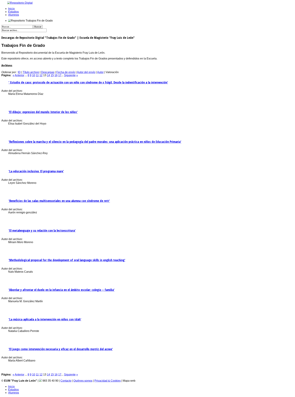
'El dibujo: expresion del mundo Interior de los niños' (43, 112)
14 (48, 75)
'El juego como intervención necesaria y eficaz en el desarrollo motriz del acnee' (61, 349)
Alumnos (13, 14)
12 (41, 75)
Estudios (13, 11)
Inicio (11, 8)
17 (59, 75)
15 (52, 75)
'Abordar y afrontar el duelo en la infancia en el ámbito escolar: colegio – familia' (62, 290)
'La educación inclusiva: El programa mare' (36, 171)
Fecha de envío (65, 72)
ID (19, 72)
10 (33, 75)
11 (37, 75)
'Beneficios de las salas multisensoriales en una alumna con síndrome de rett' (59, 200)
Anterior (19, 75)
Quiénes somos (82, 380)
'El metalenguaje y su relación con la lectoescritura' (42, 230)
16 (56, 75)
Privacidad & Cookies (107, 380)
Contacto (65, 380)
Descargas (47, 72)
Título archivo (31, 72)
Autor (100, 72)
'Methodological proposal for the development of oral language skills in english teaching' (67, 260)
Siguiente (70, 75)
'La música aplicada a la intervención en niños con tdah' (45, 319)
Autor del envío (86, 72)
